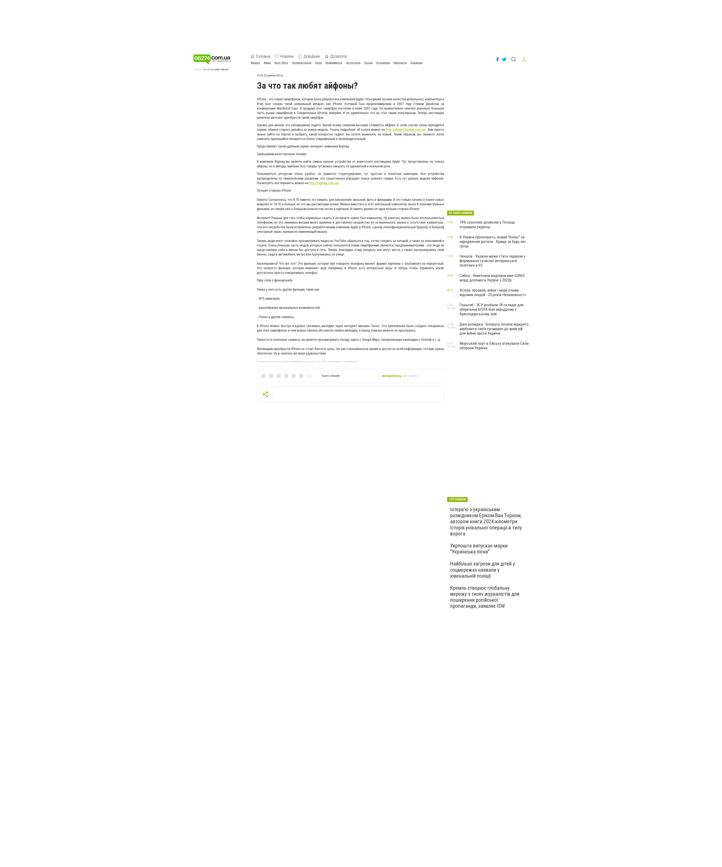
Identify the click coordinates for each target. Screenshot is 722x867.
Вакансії (255, 62)
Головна (263, 56)
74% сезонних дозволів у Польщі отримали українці (487, 224)
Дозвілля (338, 56)
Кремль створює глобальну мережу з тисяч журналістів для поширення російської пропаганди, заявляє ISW (484, 597)
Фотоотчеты (353, 62)
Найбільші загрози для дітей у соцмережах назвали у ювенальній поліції (482, 570)
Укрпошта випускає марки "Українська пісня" (479, 549)
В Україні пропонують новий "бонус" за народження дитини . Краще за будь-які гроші (493, 241)
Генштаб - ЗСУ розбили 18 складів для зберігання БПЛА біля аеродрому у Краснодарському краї (491, 309)
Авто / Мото (281, 62)
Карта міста (400, 62)
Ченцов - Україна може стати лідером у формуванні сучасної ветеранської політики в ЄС (492, 261)
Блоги (318, 62)
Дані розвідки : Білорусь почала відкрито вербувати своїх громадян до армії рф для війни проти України (494, 329)
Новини (287, 56)
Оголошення (383, 62)
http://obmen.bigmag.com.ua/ (406, 130)
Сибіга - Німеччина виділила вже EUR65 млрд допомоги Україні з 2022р (492, 277)
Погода (368, 62)
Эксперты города (301, 62)
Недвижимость (333, 62)
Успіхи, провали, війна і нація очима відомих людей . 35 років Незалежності (493, 292)
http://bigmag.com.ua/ (324, 183)
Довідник (311, 56)
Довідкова (416, 62)
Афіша (267, 62)
